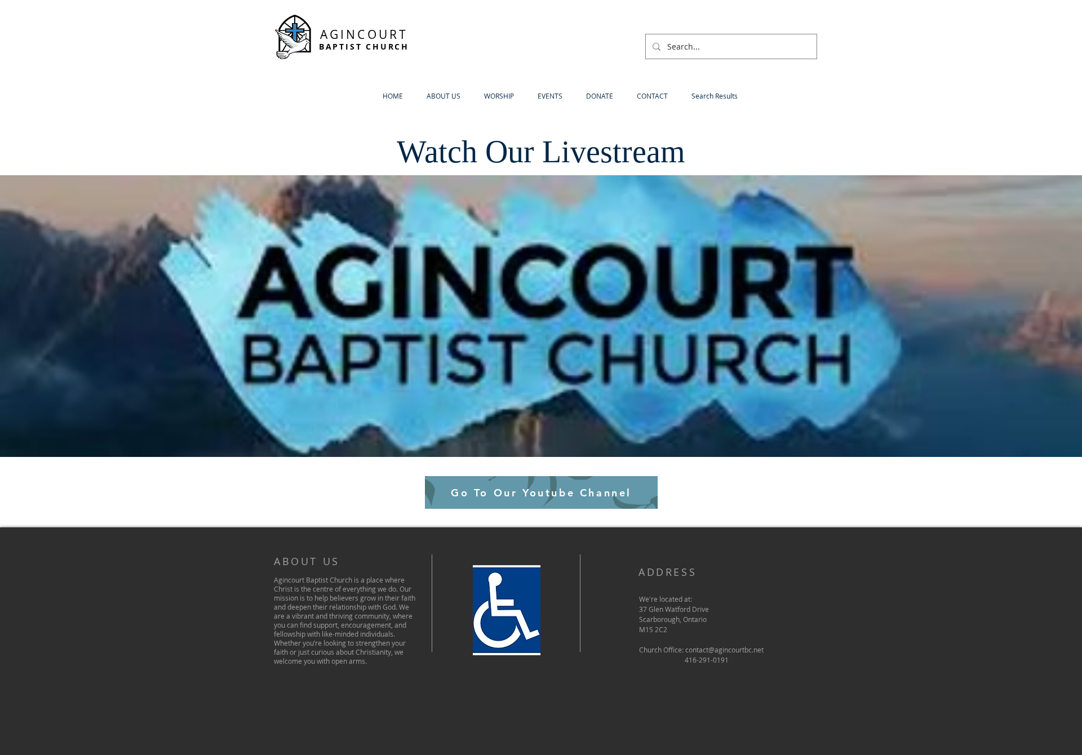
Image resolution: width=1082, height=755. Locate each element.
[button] (443, 96)
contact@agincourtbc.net (724, 649)
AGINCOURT (364, 34)
